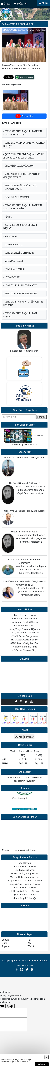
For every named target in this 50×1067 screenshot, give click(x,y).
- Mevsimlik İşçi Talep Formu (24, 873)
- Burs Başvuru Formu (24, 866)
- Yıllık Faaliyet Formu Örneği (24, 891)
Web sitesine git (19, 795)
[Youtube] (31, 701)
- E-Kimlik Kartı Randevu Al (24, 618)
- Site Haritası (24, 862)
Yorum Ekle (27, 116)
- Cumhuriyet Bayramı (16, 197)
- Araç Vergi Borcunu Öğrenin (24, 629)
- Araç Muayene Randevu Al (24, 632)
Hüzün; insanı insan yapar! (24, 531)
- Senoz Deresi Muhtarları (18, 252)
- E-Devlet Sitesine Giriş (24, 650)
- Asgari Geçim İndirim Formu (24, 884)
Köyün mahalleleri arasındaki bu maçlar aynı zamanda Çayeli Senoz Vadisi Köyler (31, 490)
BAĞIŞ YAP (21, 3)
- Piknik (7, 216)
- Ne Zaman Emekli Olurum (24, 622)
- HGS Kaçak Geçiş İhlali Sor (24, 639)
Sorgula (41, 416)
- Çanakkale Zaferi (14, 269)
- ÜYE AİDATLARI (11, 277)
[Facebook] (17, 701)
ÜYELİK (7, 3)
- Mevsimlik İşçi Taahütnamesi (24, 877)
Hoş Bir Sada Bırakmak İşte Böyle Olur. (24, 457)
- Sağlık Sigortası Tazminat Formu (24, 880)
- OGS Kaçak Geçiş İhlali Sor (24, 643)
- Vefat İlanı (10, 236)
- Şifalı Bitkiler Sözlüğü (24, 894)
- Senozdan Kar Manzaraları (20, 293)
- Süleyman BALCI (13, 260)
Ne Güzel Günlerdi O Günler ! (24, 483)
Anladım (41, 1064)
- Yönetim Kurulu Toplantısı (20, 285)
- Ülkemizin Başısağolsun (18, 165)
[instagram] (21, 701)
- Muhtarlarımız (12, 244)
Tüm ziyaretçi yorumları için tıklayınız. (19, 850)
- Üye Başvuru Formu (24, 870)
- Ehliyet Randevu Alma (24, 625)
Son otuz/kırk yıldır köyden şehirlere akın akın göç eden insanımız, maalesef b (31, 538)
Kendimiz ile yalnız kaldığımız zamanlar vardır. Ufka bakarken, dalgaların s (31, 569)
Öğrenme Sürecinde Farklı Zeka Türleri (24, 510)
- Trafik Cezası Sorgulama (24, 636)
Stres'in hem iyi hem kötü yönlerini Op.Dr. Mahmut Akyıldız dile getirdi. (31, 591)
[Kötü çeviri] (10, 1006)
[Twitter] (26, 701)
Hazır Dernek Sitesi (25, 965)
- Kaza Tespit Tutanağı (24, 898)
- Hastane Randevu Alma (24, 646)
